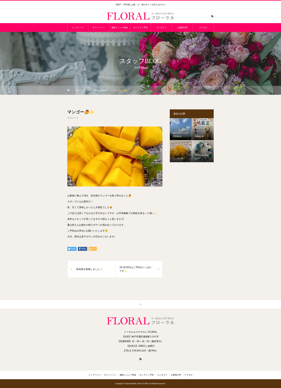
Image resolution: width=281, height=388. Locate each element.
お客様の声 (182, 27)
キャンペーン (98, 27)
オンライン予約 (140, 27)
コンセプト (161, 27)
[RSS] (212, 16)
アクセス (203, 27)
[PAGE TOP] (140, 304)
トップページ (78, 27)
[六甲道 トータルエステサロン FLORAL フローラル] (140, 16)
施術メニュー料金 (119, 27)
